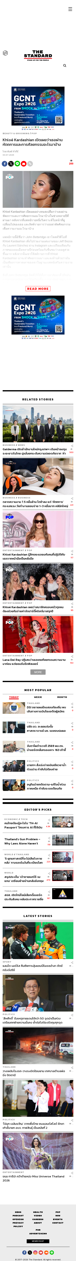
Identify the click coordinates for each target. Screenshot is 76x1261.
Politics (33, 761)
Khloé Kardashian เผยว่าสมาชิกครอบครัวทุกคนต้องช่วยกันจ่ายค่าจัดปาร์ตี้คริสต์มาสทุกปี (33, 609)
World (8, 854)
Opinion (18, 1219)
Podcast (18, 1216)
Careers (37, 1219)
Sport (7, 961)
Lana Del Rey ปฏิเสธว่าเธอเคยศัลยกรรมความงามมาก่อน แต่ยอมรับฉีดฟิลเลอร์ (34, 662)
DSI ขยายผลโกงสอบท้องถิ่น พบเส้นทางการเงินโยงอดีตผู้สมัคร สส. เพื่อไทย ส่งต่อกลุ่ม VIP (46, 709)
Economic (11, 819)
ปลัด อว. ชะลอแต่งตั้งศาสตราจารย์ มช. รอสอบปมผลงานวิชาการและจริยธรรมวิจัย (46, 728)
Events (58, 1219)
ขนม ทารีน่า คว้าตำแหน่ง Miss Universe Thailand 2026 (33, 1178)
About (38, 1223)
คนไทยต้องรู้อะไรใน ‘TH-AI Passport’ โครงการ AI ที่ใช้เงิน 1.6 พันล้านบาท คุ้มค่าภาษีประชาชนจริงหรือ (23, 825)
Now (57, 1216)
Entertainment (13, 550)
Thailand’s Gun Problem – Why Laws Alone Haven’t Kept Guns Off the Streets (22, 841)
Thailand (33, 703)
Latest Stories (38, 916)
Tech (24, 819)
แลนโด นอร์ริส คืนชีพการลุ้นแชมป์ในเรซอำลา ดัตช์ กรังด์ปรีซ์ (33, 968)
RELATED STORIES (38, 399)
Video (38, 1216)
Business (9, 445)
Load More (38, 1188)
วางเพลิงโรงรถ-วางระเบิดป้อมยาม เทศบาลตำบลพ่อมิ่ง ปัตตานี (34, 1073)
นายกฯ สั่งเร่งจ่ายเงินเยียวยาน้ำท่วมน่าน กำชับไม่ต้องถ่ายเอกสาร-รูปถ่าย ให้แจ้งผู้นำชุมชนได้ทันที (47, 767)
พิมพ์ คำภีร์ (12, 151)
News (21, 445)
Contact (57, 1223)
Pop (57, 1212)
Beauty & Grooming (16, 133)
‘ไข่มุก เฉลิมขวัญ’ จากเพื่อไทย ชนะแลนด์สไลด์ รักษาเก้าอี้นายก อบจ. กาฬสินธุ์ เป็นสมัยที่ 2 (33, 1126)
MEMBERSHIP (38, 1241)
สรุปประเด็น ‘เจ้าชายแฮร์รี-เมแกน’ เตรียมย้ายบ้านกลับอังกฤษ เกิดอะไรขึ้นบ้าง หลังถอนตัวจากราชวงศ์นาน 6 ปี (23, 879)
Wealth (38, 1212)
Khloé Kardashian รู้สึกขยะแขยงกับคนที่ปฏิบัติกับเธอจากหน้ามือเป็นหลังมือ (34, 556)
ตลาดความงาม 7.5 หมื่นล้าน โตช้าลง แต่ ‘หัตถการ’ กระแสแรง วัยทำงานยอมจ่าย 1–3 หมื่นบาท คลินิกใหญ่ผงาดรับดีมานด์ (35, 504)
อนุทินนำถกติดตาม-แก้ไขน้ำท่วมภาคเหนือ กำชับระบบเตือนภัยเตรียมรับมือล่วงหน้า (46, 786)
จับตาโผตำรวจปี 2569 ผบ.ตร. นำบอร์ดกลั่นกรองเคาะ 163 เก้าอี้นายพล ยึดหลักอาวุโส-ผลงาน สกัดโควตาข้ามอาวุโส (46, 748)
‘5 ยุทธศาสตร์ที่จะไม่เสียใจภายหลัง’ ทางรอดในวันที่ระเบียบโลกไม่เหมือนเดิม (23, 860)
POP (34, 133)
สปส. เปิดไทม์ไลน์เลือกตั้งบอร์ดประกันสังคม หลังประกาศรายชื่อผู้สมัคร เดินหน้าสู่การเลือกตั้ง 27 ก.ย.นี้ (24, 897)
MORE (38, 672)
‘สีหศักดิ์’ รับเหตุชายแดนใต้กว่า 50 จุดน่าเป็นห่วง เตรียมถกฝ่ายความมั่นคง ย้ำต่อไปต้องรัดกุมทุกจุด (32, 1020)
